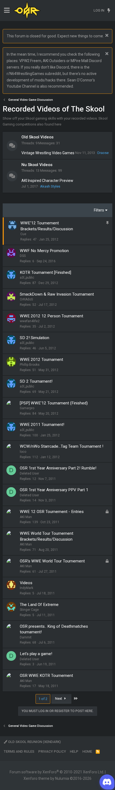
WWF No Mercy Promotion (44, 250)
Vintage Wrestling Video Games (47, 153)
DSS (23, 256)
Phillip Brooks (30, 365)
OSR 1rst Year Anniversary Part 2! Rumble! (58, 468)
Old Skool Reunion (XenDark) (34, 742)
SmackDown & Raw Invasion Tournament (57, 294)
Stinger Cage (29, 610)
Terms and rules (19, 751)
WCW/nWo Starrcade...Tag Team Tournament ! (61, 446)
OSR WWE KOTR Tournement (46, 675)
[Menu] (7, 10)
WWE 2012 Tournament (41, 359)
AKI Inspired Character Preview (47, 180)
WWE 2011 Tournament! (42, 424)
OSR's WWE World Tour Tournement (52, 561)
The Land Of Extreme (39, 604)
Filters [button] (99, 210)
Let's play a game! (36, 653)
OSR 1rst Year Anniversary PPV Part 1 (54, 489)
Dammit (26, 637)
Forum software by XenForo (57, 772)
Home (87, 751)
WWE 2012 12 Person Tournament (51, 316)
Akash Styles (50, 186)
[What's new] (108, 10)
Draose (103, 153)
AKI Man (26, 517)
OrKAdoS (26, 299)
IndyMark (26, 588)
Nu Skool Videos (36, 164)
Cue (23, 234)
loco (23, 452)
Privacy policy (52, 751)
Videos (26, 582)
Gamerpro (27, 408)
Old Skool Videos (37, 137)
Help (74, 751)
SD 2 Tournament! (36, 381)
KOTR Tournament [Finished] (45, 272)
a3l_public (27, 277)
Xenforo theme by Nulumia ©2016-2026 (57, 778)
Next (59, 698)
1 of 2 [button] (43, 699)
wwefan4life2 (30, 321)
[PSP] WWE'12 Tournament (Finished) (54, 403)
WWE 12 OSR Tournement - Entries (52, 511)
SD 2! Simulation (34, 337)
